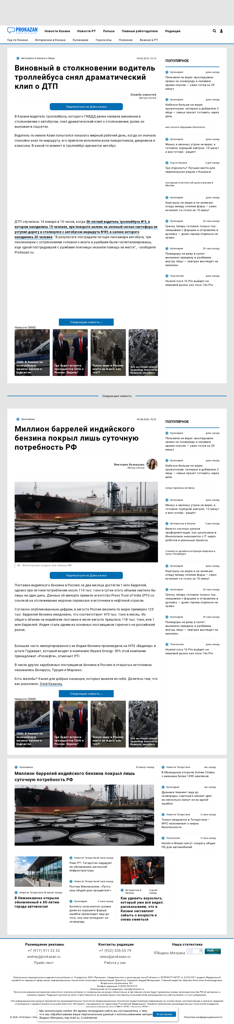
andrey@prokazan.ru (43, 957)
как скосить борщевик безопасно (185, 127)
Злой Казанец (51, 684)
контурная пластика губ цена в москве (188, 182)
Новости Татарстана (178, 767)
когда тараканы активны (180, 488)
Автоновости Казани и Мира (38, 58)
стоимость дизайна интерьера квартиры (189, 551)
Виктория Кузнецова (129, 464)
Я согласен (164, 1014)
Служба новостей (143, 94)
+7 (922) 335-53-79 (115, 951)
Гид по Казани (178, 162)
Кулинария (176, 72)
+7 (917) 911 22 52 (44, 951)
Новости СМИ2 (25, 327)
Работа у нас (115, 963)
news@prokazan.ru (115, 957)
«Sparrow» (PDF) (139, 1007)
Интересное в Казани (182, 523)
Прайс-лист (44, 963)
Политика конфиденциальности (203, 1017)
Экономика (28, 419)
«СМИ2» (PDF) (121, 1007)
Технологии (177, 276)
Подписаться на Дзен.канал (86, 106)
